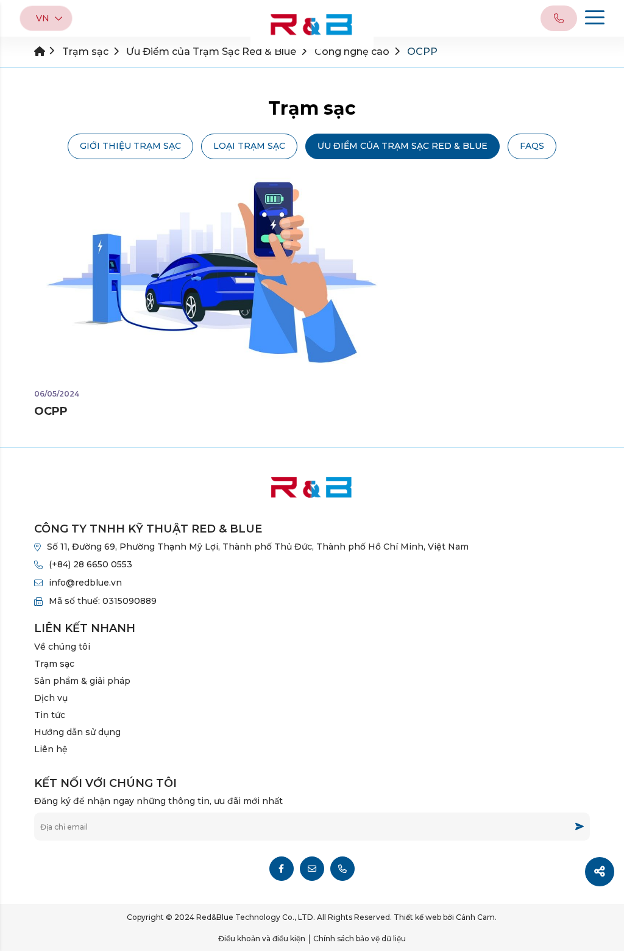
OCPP (51, 411)
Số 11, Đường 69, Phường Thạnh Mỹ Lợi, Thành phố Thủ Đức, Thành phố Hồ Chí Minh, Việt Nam (258, 546)
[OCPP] (216, 275)
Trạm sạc (54, 663)
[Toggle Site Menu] (594, 19)
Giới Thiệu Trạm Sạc (130, 145)
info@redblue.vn (85, 582)
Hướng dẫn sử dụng (77, 732)
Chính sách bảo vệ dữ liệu (359, 938)
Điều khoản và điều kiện (261, 938)
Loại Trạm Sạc (249, 145)
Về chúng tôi (62, 646)
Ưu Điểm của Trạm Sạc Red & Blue (402, 145)
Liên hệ (51, 749)
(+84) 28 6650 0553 (90, 564)
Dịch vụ (51, 697)
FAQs (532, 145)
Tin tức (49, 714)
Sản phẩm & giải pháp (82, 680)
